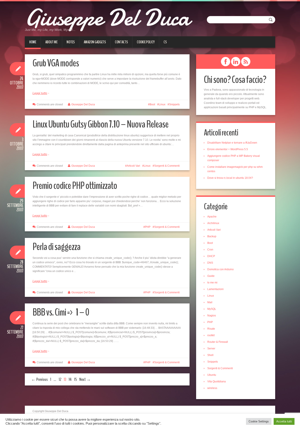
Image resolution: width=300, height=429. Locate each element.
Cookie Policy (146, 42)
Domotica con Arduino (220, 269)
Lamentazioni (215, 289)
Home (32, 42)
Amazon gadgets (95, 42)
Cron (210, 249)
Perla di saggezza (56, 247)
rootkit (211, 335)
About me (51, 42)
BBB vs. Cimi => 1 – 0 (61, 312)
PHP (147, 226)
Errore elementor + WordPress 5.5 (227, 149)
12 (60, 379)
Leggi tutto (40, 93)
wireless (212, 388)
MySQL (211, 308)
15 (75, 379)
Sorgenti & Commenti (167, 165)
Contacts (121, 42)
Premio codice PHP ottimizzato (75, 185)
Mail (209, 302)
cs (165, 42)
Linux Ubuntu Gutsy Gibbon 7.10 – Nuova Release (100, 124)
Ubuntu (211, 374)
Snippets (174, 104)
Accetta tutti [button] (284, 421)
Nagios (211, 315)
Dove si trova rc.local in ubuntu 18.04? (230, 177)
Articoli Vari (133, 165)
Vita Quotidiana (216, 381)
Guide (211, 275)
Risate (211, 328)
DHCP (211, 256)
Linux (162, 104)
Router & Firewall (217, 341)
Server (211, 348)
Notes (71, 42)
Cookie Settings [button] (259, 421)
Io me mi (212, 282)
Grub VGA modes (56, 63)
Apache (212, 216)
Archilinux (213, 223)
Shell (210, 355)
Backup (211, 236)
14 (70, 379)
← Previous (39, 379)
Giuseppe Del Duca (107, 17)
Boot (152, 104)
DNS (210, 262)
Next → (85, 379)
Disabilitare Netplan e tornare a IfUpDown (232, 142)
